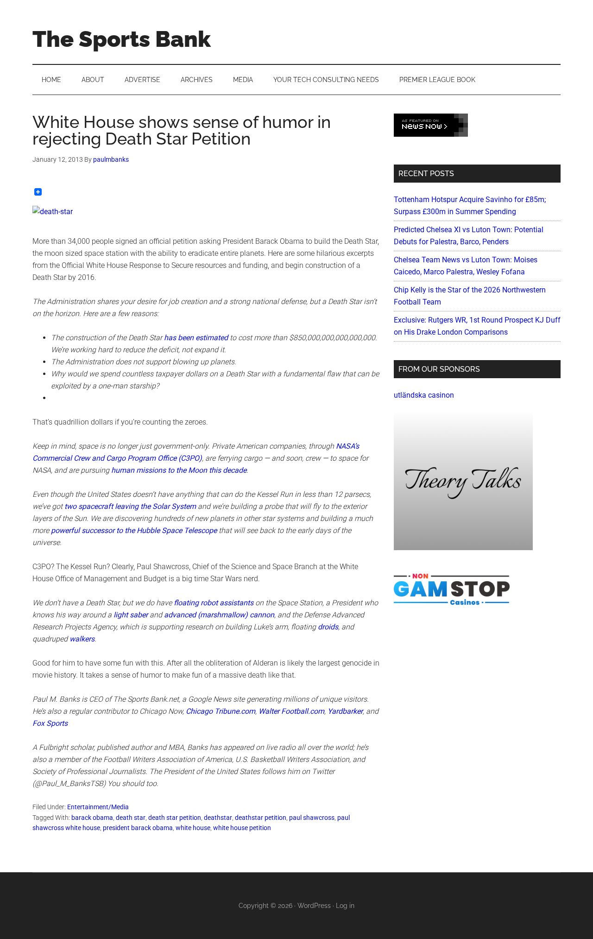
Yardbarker (345, 711)
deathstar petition (260, 817)
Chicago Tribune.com (220, 711)
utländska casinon (424, 395)
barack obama (92, 817)
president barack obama (138, 827)
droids (328, 626)
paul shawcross (311, 817)
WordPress (314, 905)
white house (193, 827)
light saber (131, 614)
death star (130, 817)
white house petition (242, 827)
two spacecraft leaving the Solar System (130, 506)
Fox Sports (50, 723)
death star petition (174, 817)
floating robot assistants (213, 602)
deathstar (218, 817)
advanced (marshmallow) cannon (219, 614)
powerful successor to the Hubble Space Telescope (134, 530)
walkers (82, 638)
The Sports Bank (121, 39)
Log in (345, 905)
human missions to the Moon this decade (178, 470)
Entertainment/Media (98, 807)
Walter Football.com (291, 711)
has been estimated (196, 337)
